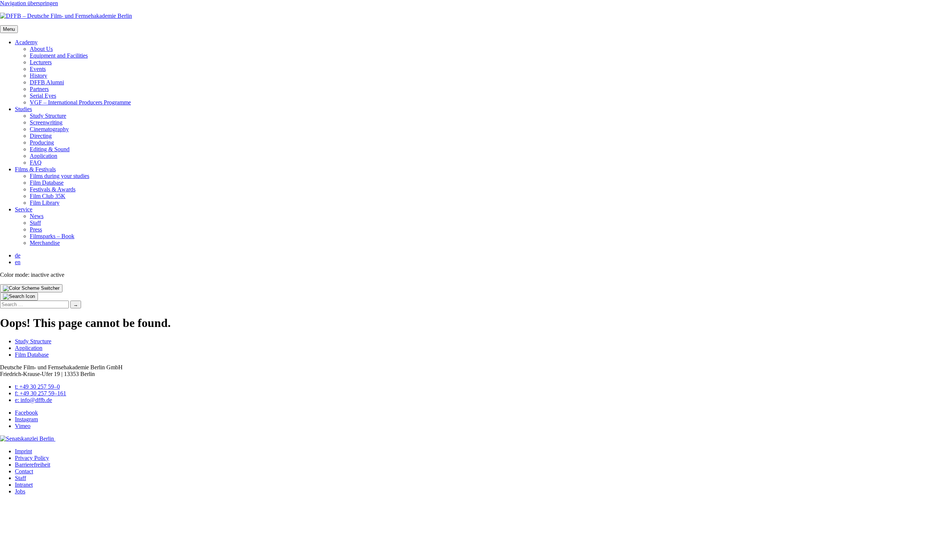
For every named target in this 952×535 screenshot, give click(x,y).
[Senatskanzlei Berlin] (27, 438)
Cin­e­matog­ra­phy (49, 129)
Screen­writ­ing (46, 122)
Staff (35, 223)
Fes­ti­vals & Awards (52, 189)
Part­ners (39, 89)
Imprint (23, 451)
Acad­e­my (26, 42)
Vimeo (22, 426)
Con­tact (24, 471)
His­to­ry (38, 75)
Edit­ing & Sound (50, 149)
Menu (9, 29)
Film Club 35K (47, 196)
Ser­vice (23, 209)
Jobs (20, 491)
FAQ (36, 162)
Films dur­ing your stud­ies (59, 176)
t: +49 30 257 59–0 (37, 386)
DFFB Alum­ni (47, 82)
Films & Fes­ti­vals (35, 169)
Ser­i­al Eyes (43, 96)
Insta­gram (26, 419)
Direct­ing (41, 136)
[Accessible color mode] (31, 288)
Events (38, 69)
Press (36, 229)
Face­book (26, 412)
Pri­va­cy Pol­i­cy (32, 458)
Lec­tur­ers (41, 62)
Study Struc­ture (48, 116)
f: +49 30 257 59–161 (40, 393)
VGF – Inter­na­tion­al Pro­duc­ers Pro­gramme (80, 102)
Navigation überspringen (29, 3)
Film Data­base (47, 182)
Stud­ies (23, 109)
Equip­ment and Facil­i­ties (59, 55)
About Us (41, 49)
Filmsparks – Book (52, 236)
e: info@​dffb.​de (33, 400)
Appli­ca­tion (43, 156)
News (37, 216)
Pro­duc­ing (42, 142)
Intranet (24, 485)
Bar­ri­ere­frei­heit (32, 464)
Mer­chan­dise (45, 243)
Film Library (45, 203)
